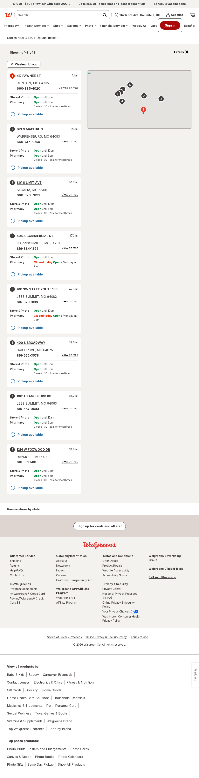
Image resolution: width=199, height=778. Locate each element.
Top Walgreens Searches (25, 729)
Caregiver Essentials (57, 675)
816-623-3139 (27, 302)
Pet (48, 706)
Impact (60, 570)
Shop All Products (71, 764)
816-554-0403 (28, 409)
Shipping (15, 560)
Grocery (31, 690)
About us (61, 560)
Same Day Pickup (40, 764)
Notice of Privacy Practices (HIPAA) (119, 595)
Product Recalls (112, 565)
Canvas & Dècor (19, 757)
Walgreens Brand (59, 721)
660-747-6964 (28, 142)
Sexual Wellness (19, 713)
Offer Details (110, 560)
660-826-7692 (28, 195)
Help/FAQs (17, 570)
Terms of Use (139, 637)
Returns (15, 565)
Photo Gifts (15, 764)
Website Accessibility (115, 570)
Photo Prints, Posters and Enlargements (36, 749)
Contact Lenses (18, 682)
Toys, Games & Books (51, 713)
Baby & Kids (15, 675)
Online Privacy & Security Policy (118, 604)
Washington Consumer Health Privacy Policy (121, 618)
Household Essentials (69, 698)
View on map (70, 141)
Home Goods (51, 690)
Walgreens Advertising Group (165, 558)
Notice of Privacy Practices (64, 637)
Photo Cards (79, 749)
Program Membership (24, 588)
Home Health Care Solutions (28, 698)
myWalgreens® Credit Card (27, 593)
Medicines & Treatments (24, 706)
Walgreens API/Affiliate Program (72, 590)
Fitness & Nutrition (80, 682)
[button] (174, 15)
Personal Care (65, 706)
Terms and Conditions (117, 556)
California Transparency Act (74, 580)
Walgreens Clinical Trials (166, 568)
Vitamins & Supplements (25, 721)
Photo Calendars (70, 757)
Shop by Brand (59, 729)
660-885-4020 (28, 88)
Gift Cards (14, 690)
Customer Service (22, 556)
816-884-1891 (27, 248)
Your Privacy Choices (116, 611)
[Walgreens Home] (8, 15)
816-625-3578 (28, 355)
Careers (61, 575)
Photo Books (44, 757)
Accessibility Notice (114, 575)
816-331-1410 (26, 462)
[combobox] (58, 14)
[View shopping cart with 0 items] (192, 15)
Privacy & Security (115, 584)
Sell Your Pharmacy (162, 577)
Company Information (71, 556)
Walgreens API (65, 597)
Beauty (34, 675)
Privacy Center (111, 588)
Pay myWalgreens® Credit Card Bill (27, 600)
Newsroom (63, 565)
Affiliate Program (66, 602)
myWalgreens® (20, 584)
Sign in (170, 25)
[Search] (107, 15)
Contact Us (17, 575)
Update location (47, 38)
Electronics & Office (48, 682)
